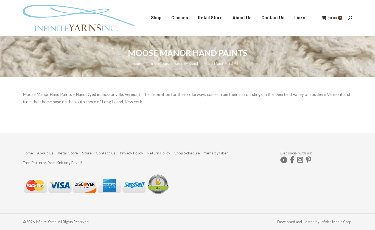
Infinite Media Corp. (336, 222)
